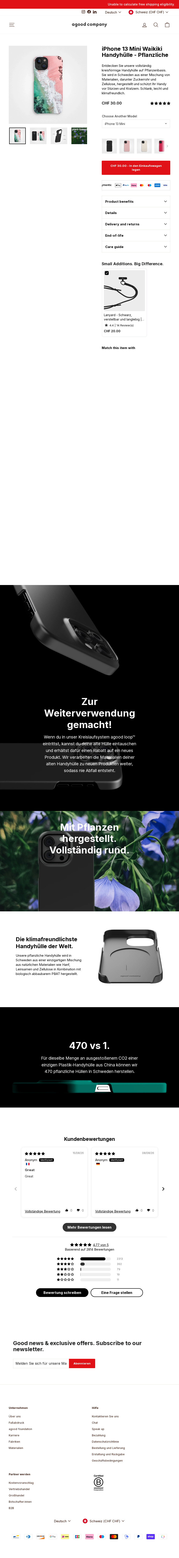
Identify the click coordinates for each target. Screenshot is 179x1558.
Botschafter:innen (20, 1501)
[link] (124, 290)
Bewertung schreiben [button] (62, 1292)
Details (111, 213)
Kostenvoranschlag (21, 1482)
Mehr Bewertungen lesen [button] (89, 1227)
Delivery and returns (122, 224)
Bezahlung (98, 1435)
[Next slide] (163, 1189)
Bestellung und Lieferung (108, 1448)
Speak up (98, 1429)
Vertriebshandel (19, 1489)
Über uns (15, 1416)
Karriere (14, 1435)
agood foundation (20, 1429)
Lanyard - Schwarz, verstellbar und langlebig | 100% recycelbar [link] (123, 317)
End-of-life (114, 235)
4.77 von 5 (101, 1245)
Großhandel (16, 1495)
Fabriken (14, 1441)
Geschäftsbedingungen (107, 1460)
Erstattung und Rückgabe (108, 1454)
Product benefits (119, 201)
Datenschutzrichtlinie (105, 1441)
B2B (11, 1508)
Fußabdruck (16, 1422)
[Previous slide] (15, 1189)
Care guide (114, 247)
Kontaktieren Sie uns (105, 1416)
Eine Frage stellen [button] (116, 1292)
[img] (35, 1154)
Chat (95, 1422)
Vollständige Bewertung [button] (42, 1211)
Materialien (16, 1448)
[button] (160, 103)
